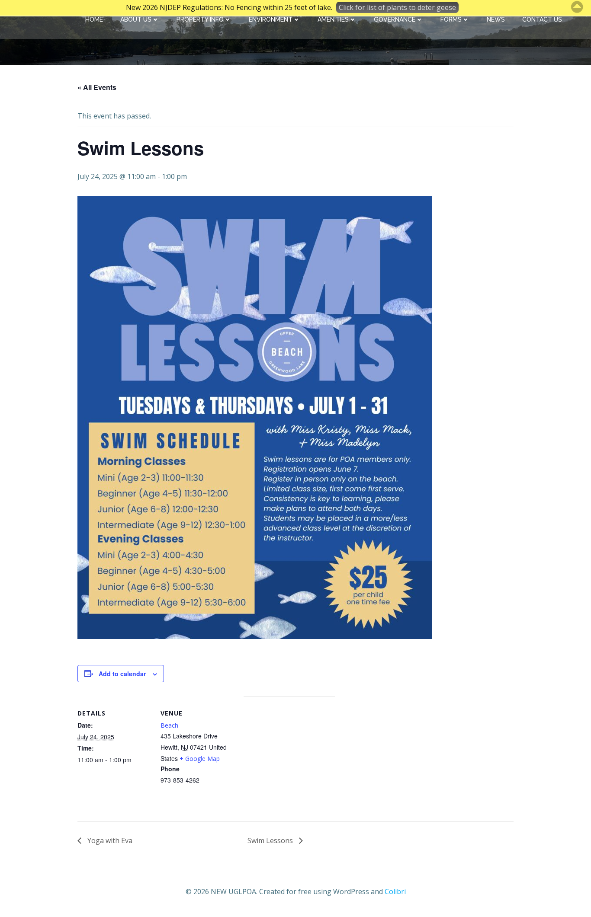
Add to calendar (122, 673)
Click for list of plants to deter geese (397, 7)
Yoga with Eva (109, 840)
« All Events (96, 87)
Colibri (395, 891)
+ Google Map (200, 758)
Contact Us (542, 19)
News (496, 19)
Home (94, 19)
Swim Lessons (271, 840)
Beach (169, 725)
